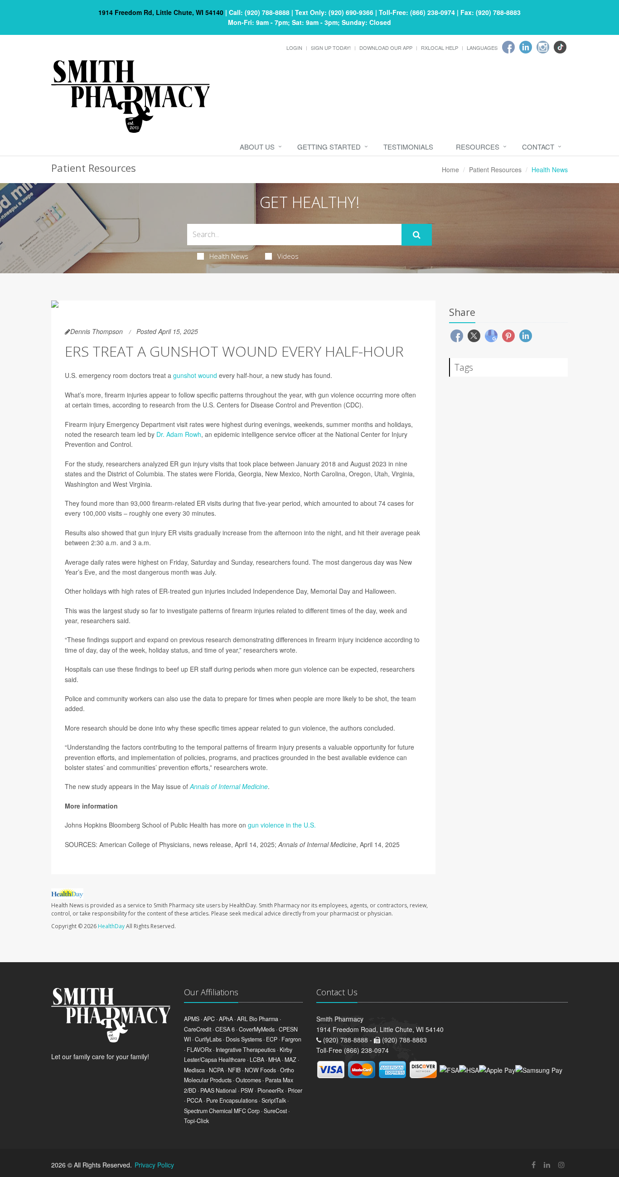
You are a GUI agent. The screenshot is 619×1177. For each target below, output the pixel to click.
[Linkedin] (525, 47)
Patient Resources (495, 169)
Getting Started (329, 146)
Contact (538, 146)
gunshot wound (195, 375)
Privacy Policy (154, 1164)
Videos (288, 256)
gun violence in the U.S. (282, 824)
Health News (228, 256)
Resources (477, 146)
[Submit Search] (416, 235)
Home (450, 169)
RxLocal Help (439, 47)
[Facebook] (508, 47)
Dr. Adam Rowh (178, 434)
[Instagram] (543, 47)
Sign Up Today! (331, 47)
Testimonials (408, 146)
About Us (257, 146)
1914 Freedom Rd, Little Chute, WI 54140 (160, 12)
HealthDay (111, 926)
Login (294, 47)
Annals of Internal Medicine (229, 786)
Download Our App (385, 47)
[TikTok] (560, 47)
